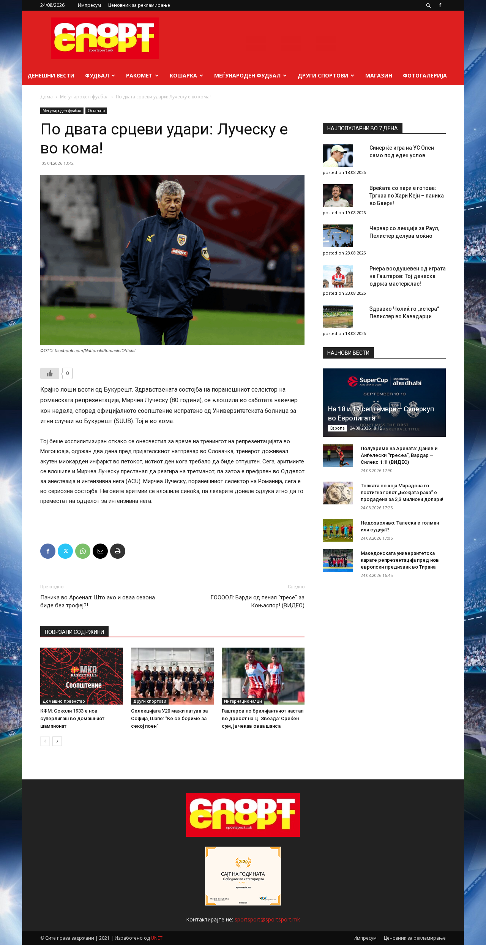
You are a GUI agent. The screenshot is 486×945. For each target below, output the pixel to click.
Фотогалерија (425, 75)
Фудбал (97, 75)
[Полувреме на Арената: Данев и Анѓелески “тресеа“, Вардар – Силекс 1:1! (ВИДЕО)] (338, 455)
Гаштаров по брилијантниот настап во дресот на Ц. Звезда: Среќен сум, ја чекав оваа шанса (262, 718)
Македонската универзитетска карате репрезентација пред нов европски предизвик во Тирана (400, 560)
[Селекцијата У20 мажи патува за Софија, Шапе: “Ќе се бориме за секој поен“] (172, 676)
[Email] (100, 551)
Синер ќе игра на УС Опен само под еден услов (401, 151)
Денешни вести (50, 75)
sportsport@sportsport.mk (267, 919)
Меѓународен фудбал (247, 75)
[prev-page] (45, 741)
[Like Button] (49, 373)
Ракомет (139, 75)
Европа (337, 428)
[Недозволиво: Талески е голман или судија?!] (338, 530)
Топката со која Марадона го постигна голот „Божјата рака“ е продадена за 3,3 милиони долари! (402, 492)
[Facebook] (440, 5)
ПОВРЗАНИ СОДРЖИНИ (74, 632)
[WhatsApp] (82, 551)
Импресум (89, 5)
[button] (428, 5)
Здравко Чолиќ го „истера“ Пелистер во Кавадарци (404, 312)
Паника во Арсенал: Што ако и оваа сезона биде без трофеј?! (97, 601)
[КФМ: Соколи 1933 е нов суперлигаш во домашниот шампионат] (81, 676)
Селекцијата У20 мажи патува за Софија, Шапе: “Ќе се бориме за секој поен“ (169, 718)
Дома (46, 96)
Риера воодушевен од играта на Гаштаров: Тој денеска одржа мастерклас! (407, 276)
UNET (157, 938)
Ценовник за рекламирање (139, 5)
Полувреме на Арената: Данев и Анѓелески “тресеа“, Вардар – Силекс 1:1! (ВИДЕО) (399, 455)
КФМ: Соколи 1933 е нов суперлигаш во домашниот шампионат (72, 718)
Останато (96, 110)
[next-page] (57, 741)
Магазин (378, 75)
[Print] (117, 551)
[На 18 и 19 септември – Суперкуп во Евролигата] (384, 402)
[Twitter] (65, 551)
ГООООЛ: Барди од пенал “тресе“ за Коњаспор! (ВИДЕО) (257, 601)
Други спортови (323, 75)
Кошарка (183, 75)
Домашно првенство (64, 701)
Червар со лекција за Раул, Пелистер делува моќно (404, 232)
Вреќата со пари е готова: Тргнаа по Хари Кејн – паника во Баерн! (406, 195)
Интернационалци (243, 701)
